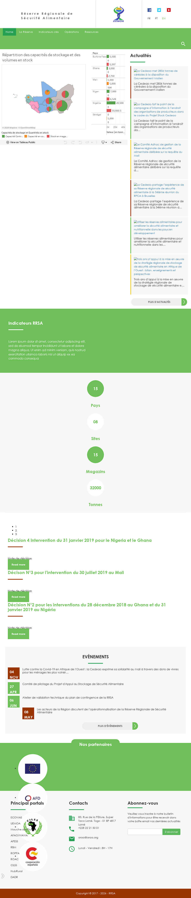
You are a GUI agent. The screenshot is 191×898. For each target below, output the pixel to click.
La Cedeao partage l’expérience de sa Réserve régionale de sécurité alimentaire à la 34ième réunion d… (159, 204)
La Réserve (26, 32)
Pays (95, 405)
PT (156, 18)
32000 (95, 487)
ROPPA (15, 853)
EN (163, 18)
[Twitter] (159, 10)
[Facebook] (149, 10)
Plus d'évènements (110, 725)
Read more (18, 564)
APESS (14, 841)
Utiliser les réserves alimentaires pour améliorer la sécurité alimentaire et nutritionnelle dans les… (158, 241)
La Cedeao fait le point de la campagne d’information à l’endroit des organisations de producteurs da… (158, 125)
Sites (95, 438)
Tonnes (95, 504)
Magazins (95, 471)
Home (9, 32)
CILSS (14, 865)
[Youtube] (168, 10)
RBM (13, 847)
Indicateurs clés (49, 32)
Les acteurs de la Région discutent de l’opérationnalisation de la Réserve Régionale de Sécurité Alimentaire (101, 710)
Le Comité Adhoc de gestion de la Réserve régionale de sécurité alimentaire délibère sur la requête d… (157, 165)
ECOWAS (16, 817)
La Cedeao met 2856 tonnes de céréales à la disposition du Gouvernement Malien (155, 87)
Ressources (91, 32)
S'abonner (171, 832)
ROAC (14, 859)
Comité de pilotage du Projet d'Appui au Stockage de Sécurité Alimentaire (73, 684)
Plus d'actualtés (159, 301)
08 (95, 421)
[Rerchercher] (183, 43)
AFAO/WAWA (19, 835)
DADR (14, 877)
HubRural (17, 871)
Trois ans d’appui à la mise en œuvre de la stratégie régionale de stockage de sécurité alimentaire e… (159, 282)
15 (95, 388)
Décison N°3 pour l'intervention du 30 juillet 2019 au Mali (66, 572)
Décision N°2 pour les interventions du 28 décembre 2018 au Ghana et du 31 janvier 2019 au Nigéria (87, 607)
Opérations (72, 32)
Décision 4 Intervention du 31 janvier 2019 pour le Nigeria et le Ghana (80, 540)
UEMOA (15, 823)
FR (149, 18)
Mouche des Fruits (22, 829)
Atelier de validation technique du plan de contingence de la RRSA (67, 697)
